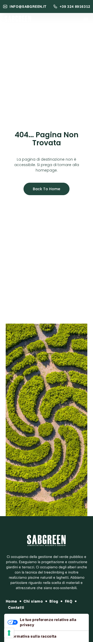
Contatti (16, 607)
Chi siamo (33, 601)
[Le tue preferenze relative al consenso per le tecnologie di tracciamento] (9, 633)
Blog (53, 601)
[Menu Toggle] (85, 19)
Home (11, 601)
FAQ (69, 601)
